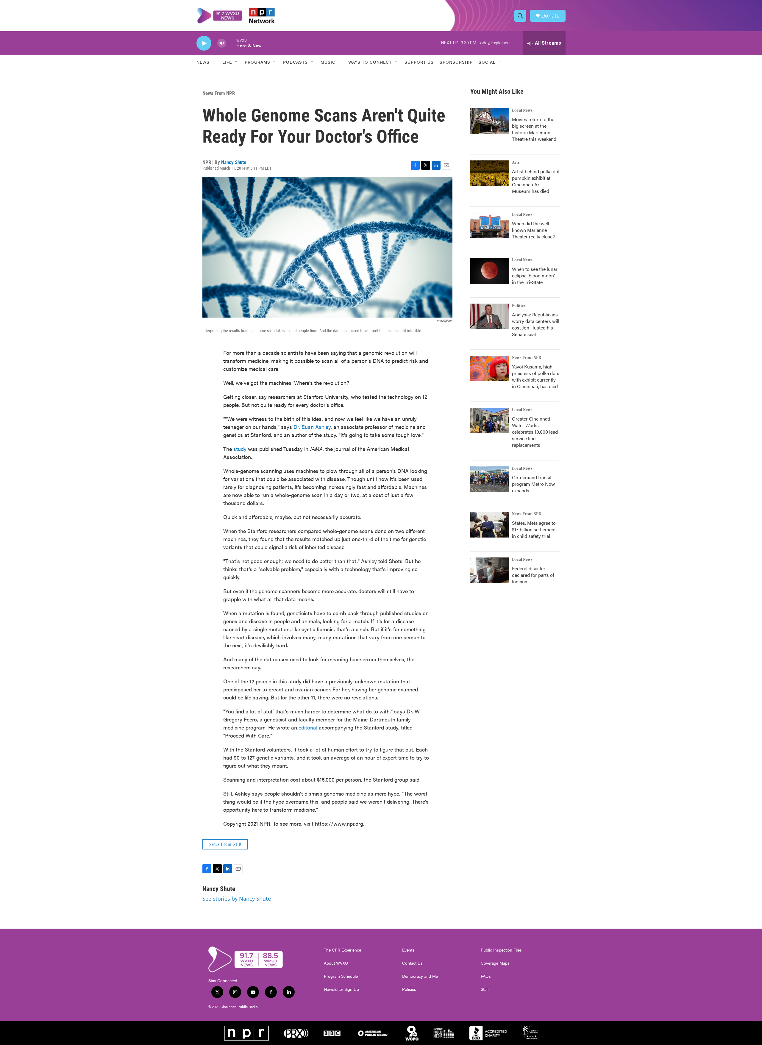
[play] (204, 43)
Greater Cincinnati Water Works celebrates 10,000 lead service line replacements (535, 431)
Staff (485, 989)
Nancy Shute (233, 162)
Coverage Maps (495, 963)
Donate (550, 16)
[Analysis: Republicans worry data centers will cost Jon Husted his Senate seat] (489, 316)
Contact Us (412, 963)
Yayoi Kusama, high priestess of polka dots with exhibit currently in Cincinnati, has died (535, 376)
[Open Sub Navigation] (214, 62)
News (203, 62)
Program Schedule (341, 976)
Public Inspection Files (501, 950)
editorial (309, 727)
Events (408, 950)
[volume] (222, 43)
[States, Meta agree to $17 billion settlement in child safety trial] (489, 525)
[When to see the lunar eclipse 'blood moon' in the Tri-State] (489, 271)
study (239, 448)
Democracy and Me (420, 976)
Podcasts (295, 62)
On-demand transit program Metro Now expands (533, 484)
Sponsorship (456, 62)
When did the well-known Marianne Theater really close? (533, 230)
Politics (519, 305)
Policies (409, 989)
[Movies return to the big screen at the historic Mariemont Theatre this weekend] (489, 121)
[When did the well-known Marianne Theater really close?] (489, 225)
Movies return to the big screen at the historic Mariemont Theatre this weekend (534, 129)
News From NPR (218, 93)
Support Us (419, 62)
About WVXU (336, 963)
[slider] (231, 43)
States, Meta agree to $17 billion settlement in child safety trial (534, 529)
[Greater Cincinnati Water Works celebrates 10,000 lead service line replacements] (489, 420)
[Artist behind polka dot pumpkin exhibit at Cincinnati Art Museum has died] (489, 173)
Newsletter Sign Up (341, 989)
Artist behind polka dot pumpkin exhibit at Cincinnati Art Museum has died (536, 181)
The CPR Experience (342, 950)
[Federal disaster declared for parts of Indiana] (489, 570)
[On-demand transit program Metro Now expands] (489, 479)
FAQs (486, 976)
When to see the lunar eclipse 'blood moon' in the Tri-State (535, 275)
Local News (522, 110)
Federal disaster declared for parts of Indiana (533, 575)
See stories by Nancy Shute (236, 898)
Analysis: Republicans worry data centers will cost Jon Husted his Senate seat (535, 324)
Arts (516, 162)
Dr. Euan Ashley (312, 426)
